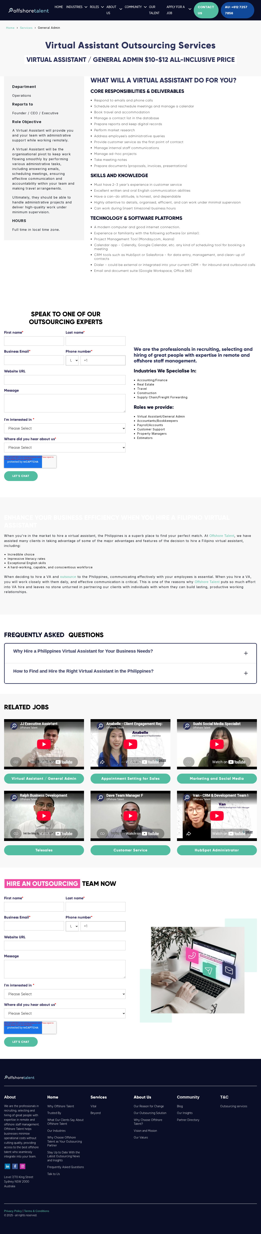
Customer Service (130, 850)
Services (26, 27)
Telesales (44, 850)
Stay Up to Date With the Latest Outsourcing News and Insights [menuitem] (63, 1156)
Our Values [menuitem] (141, 1137)
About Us (142, 1097)
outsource (68, 577)
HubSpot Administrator (217, 850)
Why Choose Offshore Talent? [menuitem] (148, 1122)
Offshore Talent (221, 536)
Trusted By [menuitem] (54, 1113)
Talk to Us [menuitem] (53, 1174)
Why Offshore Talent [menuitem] (60, 1106)
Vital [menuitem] (93, 1106)
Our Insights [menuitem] (184, 1113)
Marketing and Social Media (217, 778)
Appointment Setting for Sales (130, 778)
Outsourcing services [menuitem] (233, 1106)
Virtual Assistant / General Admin (44, 778)
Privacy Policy (13, 1211)
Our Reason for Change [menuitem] (149, 1106)
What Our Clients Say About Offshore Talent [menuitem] (65, 1122)
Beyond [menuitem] (96, 1113)
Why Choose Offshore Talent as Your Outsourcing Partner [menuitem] (64, 1141)
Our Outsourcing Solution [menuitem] (150, 1113)
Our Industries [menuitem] (56, 1130)
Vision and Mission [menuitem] (145, 1130)
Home (10, 27)
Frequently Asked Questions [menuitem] (65, 1167)
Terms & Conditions (36, 1211)
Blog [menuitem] (180, 1106)
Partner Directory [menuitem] (188, 1120)
